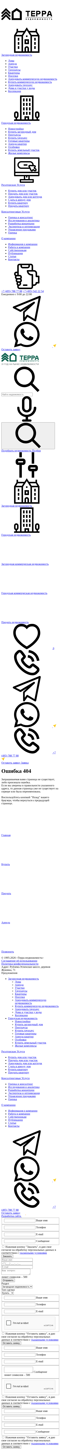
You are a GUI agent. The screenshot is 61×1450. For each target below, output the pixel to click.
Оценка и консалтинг (20, 217)
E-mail (39, 1234)
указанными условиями (33, 1252)
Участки (13, 66)
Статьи (12, 256)
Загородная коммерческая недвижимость (25, 564)
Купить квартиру (18, 202)
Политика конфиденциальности (19, 963)
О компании (8, 238)
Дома (11, 60)
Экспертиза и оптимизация (24, 226)
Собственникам (17, 250)
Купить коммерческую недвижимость (30, 82)
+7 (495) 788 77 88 (11, 291)
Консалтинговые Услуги (15, 211)
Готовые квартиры (19, 140)
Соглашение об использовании (19, 960)
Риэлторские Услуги (13, 184)
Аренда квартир (17, 144)
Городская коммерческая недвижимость (24, 593)
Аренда (12, 63)
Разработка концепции (21, 223)
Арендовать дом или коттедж (25, 196)
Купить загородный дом (22, 131)
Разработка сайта (11, 1216)
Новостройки (16, 128)
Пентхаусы (14, 134)
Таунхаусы (14, 69)
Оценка (12, 232)
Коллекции (14, 91)
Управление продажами (22, 229)
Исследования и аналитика (23, 220)
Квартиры (14, 72)
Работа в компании (19, 247)
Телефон (41, 1227)
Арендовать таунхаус (20, 85)
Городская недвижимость (16, 123)
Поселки (13, 75)
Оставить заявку (10, 349)
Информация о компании (22, 244)
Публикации (15, 253)
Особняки (14, 147)
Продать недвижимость (15, 622)
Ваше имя (41, 1220)
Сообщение (42, 1241)
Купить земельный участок (23, 150)
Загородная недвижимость (16, 54)
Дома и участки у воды (21, 88)
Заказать (7, 1256)
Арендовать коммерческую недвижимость (32, 79)
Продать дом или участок (23, 193)
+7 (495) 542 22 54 (33, 291)
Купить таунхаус (17, 137)
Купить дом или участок (22, 190)
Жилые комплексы (19, 153)
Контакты (13, 259)
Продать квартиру (18, 205)
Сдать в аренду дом (19, 199)
